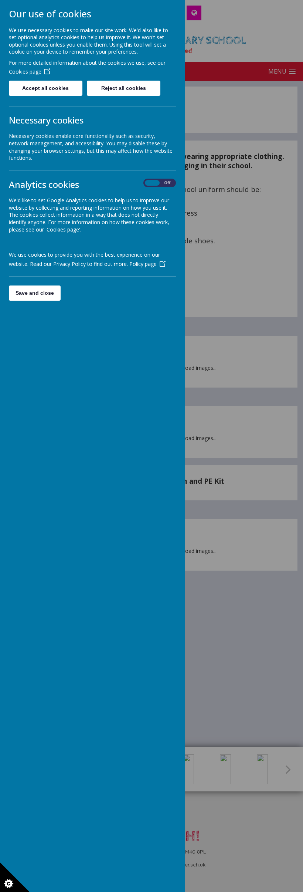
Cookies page (25, 71)
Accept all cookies (45, 88)
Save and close (35, 293)
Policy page (143, 263)
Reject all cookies (123, 88)
